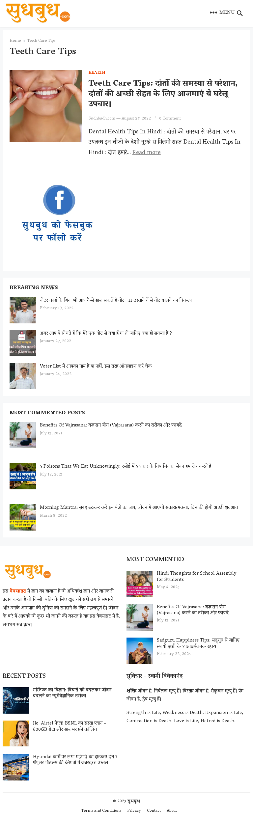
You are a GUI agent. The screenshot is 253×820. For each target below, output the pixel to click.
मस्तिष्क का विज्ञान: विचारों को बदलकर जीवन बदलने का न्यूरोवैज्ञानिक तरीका (72, 693)
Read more (146, 153)
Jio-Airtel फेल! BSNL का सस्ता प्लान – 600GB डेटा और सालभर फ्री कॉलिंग (69, 726)
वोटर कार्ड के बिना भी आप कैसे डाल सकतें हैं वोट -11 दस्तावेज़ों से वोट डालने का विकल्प (116, 300)
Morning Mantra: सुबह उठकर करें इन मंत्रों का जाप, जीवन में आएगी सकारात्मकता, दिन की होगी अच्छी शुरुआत (139, 507)
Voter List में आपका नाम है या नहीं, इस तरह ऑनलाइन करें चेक (96, 366)
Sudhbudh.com (102, 119)
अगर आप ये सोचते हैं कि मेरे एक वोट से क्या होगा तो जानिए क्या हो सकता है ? (106, 333)
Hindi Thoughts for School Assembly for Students (197, 577)
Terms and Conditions (101, 811)
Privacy (134, 811)
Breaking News (34, 288)
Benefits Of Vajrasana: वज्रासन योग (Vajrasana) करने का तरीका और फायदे (111, 425)
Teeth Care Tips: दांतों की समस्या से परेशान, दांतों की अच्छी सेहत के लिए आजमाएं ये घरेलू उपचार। (163, 94)
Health (97, 73)
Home (15, 41)
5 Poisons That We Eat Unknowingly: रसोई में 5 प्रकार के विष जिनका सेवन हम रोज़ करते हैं (125, 466)
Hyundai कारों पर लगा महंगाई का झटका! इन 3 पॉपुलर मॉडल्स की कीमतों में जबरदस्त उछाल (75, 760)
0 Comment (170, 119)
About (172, 811)
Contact (154, 811)
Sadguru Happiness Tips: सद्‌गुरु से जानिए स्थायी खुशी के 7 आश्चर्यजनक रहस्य (198, 643)
